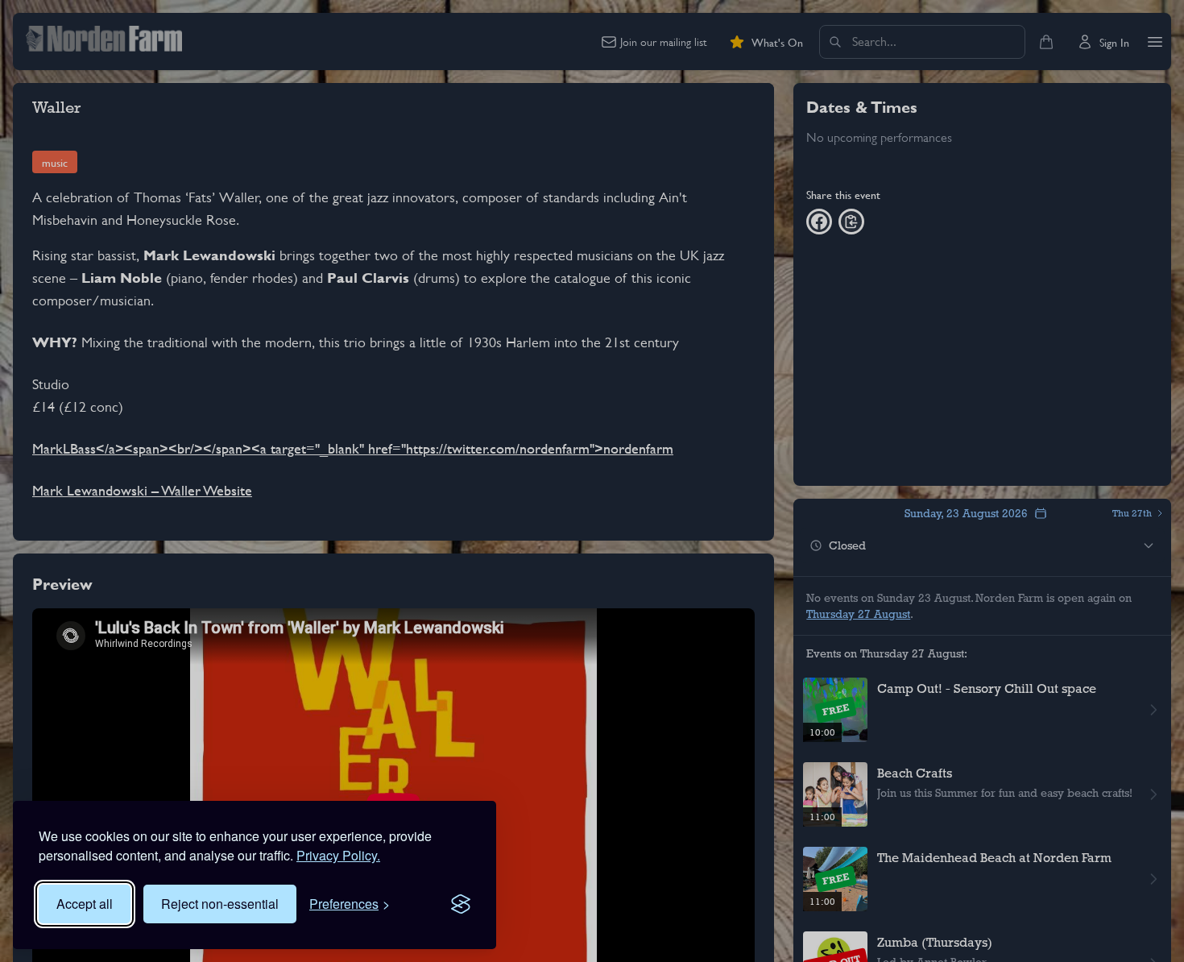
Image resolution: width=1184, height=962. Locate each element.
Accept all (84, 903)
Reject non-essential (220, 903)
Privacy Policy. (338, 855)
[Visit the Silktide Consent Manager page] (460, 904)
